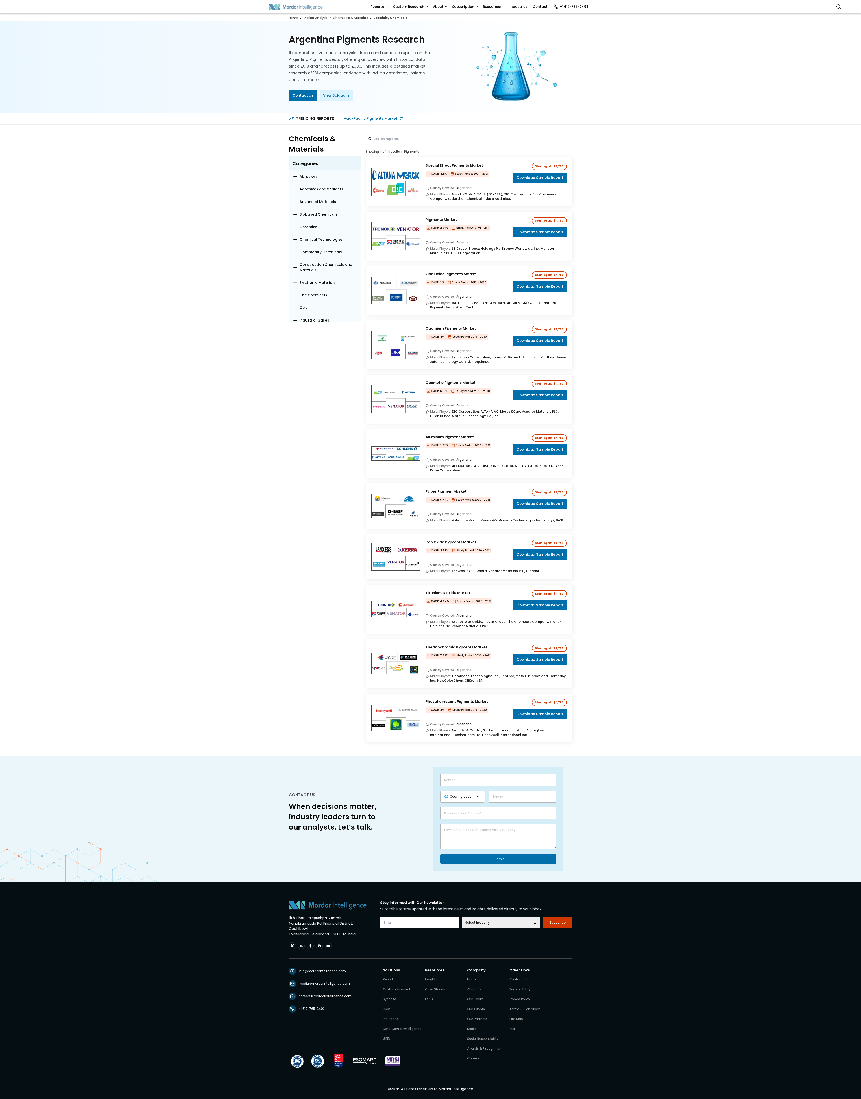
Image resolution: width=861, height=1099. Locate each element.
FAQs (429, 999)
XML (512, 1028)
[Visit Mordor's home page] (296, 6)
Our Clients (476, 1009)
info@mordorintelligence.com (322, 971)
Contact (540, 6)
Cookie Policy (519, 999)
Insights (431, 979)
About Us (474, 989)
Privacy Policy (520, 989)
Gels (304, 307)
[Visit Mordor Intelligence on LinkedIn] (301, 945)
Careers (473, 1058)
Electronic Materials (317, 282)
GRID (386, 1038)
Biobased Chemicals (318, 214)
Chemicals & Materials (350, 17)
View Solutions (336, 95)
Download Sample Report (540, 177)
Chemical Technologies (321, 239)
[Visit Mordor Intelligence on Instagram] (319, 945)
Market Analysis (316, 17)
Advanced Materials (318, 201)
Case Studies (435, 989)
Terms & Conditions (525, 1009)
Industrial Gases (314, 320)
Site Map (516, 1019)
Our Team (475, 999)
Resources (492, 6)
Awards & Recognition (484, 1048)
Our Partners (477, 1019)
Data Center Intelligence (402, 1028)
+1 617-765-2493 (573, 6)
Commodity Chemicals (321, 252)
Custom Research (408, 6)
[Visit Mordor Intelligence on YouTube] (328, 945)
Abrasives (308, 176)
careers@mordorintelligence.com (325, 996)
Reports (377, 6)
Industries (518, 6)
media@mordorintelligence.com (324, 983)
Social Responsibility (482, 1038)
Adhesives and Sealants (321, 189)
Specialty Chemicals (390, 17)
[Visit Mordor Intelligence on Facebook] (310, 945)
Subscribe (558, 922)
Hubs (387, 1009)
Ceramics (308, 226)
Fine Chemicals (313, 295)
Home (293, 17)
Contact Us (302, 95)
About (438, 6)
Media (472, 1028)
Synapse (389, 999)
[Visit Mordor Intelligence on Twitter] (292, 945)
